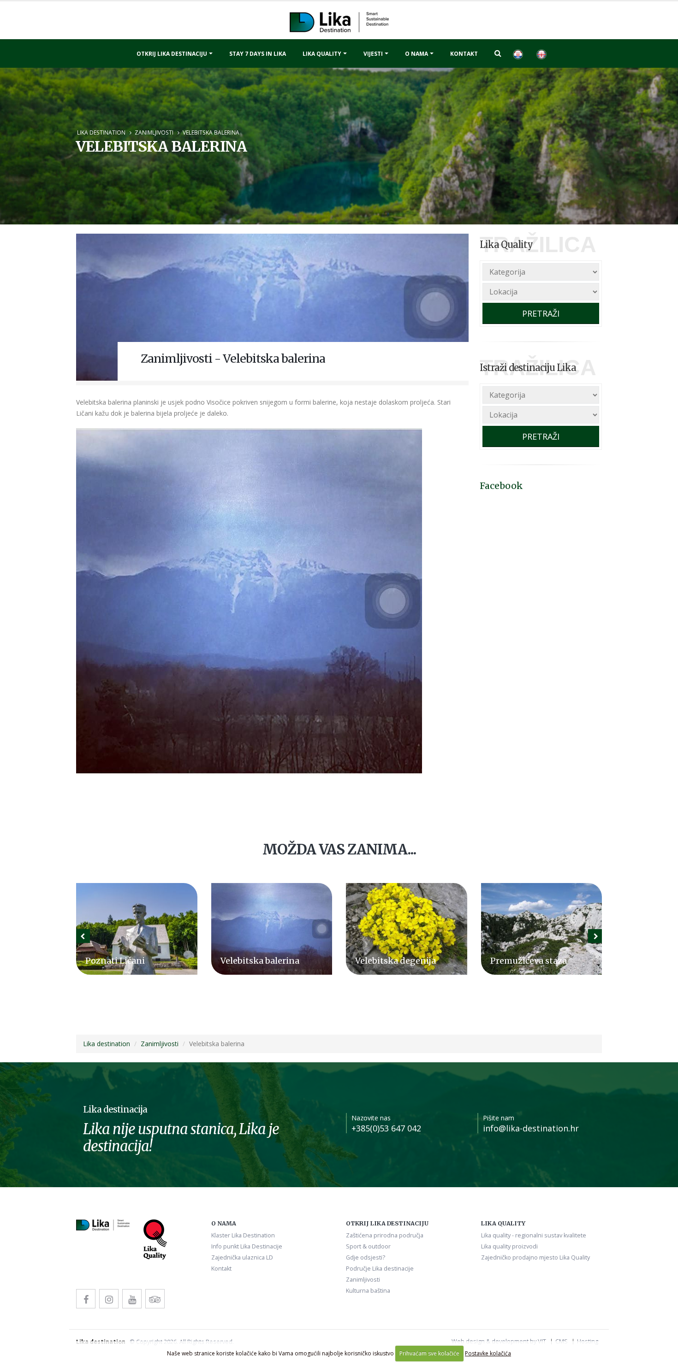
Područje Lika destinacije (380, 1268)
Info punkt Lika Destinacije (246, 1246)
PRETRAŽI (540, 313)
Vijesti (373, 54)
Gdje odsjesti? (365, 1257)
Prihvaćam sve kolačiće (429, 1353)
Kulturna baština (368, 1291)
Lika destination (101, 132)
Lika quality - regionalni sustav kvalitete (533, 1235)
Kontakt (464, 54)
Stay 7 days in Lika (257, 54)
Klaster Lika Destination (243, 1235)
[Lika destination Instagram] (109, 1299)
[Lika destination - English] (541, 53)
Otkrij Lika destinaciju (172, 54)
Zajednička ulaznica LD (242, 1257)
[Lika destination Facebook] (86, 1299)
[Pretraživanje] (498, 53)
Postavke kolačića (488, 1353)
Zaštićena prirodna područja (384, 1235)
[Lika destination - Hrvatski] (517, 53)
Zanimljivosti (154, 132)
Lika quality (322, 54)
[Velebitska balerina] (272, 307)
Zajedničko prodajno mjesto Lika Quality (535, 1257)
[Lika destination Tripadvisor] (155, 1299)
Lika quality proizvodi (509, 1246)
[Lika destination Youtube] (132, 1299)
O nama (416, 54)
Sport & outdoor (368, 1246)
